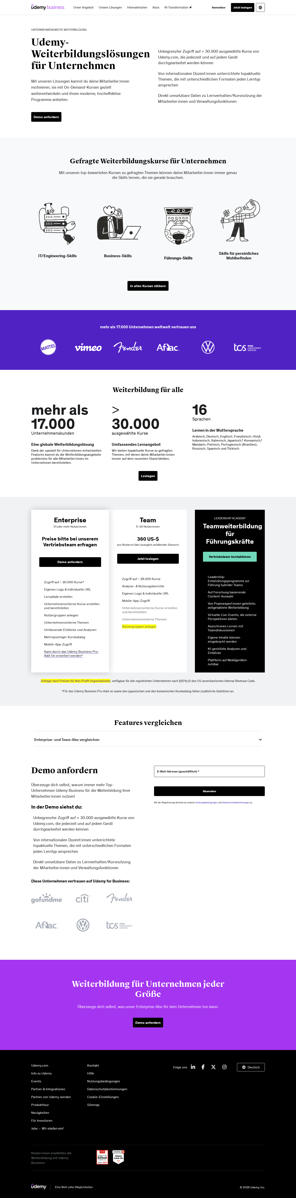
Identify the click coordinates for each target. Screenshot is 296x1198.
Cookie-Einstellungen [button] (103, 1097)
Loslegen (148, 476)
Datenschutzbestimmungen (235, 802)
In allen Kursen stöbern (148, 286)
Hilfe (90, 1073)
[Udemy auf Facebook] (203, 1067)
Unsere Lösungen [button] (110, 7)
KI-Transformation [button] (177, 7)
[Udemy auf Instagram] (224, 1067)
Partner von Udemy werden (51, 1097)
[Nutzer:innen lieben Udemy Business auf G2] (117, 1163)
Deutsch (254, 1067)
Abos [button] (155, 7)
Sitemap (93, 1105)
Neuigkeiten (40, 1113)
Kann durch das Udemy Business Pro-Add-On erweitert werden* (71, 653)
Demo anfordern (46, 117)
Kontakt (93, 1065)
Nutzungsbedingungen (206, 802)
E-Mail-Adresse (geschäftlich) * (178, 771)
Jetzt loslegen (242, 7)
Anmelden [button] (218, 7)
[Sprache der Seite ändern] (260, 7)
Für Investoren (41, 1120)
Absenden (209, 791)
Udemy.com (39, 1065)
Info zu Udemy (41, 1073)
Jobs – (47, 1128)
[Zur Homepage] (62, 1188)
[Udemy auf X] (213, 1067)
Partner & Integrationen (48, 1089)
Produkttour (40, 1105)
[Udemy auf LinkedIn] (193, 1067)
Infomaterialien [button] (137, 7)
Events (36, 1081)
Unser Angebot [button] (83, 7)
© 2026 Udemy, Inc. (252, 1187)
